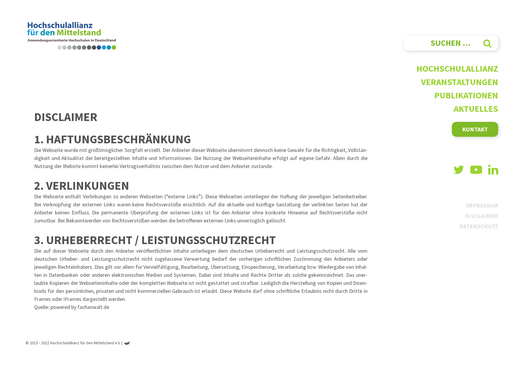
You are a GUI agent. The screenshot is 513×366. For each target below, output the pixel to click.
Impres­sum (482, 205)
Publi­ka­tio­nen (466, 95)
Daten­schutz (478, 226)
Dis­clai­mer (481, 215)
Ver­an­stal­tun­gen (459, 81)
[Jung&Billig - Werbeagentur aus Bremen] (126, 342)
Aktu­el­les (476, 108)
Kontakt (475, 129)
